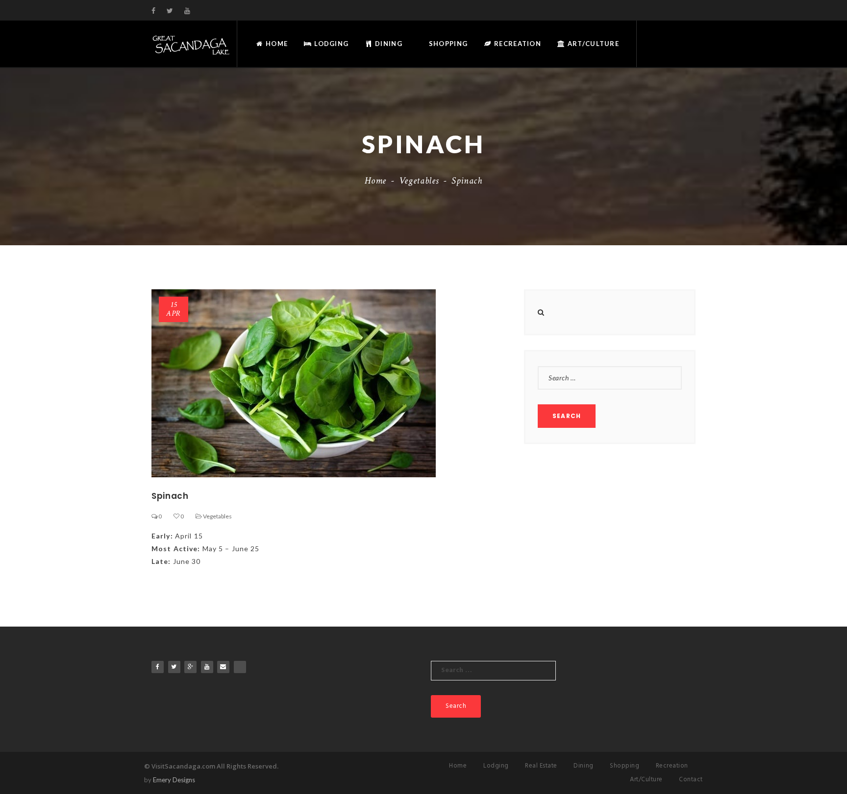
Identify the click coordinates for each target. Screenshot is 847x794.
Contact (691, 779)
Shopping (447, 43)
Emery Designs (174, 780)
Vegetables (419, 180)
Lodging (330, 43)
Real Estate (541, 766)
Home (276, 43)
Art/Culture (592, 43)
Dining (387, 43)
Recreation (516, 43)
